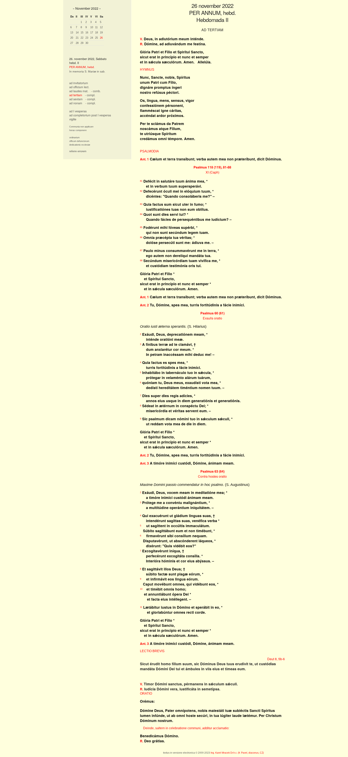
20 (71, 37)
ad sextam (76, 99)
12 (101, 27)
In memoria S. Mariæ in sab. (87, 71)
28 (77, 42)
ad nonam (75, 103)
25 (96, 37)
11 (96, 27)
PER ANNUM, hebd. (82, 67)
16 (86, 32)
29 (82, 42)
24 (91, 37)
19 (101, 32)
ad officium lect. (79, 87)
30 (86, 42)
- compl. (90, 95)
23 (86, 37)
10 (91, 27)
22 (82, 37)
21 (77, 37)
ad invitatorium (78, 83)
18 (96, 32)
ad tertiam (75, 95)
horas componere (78, 130)
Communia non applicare (81, 126)
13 (71, 32)
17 (91, 32)
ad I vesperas (78, 111)
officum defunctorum (79, 141)
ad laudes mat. (78, 91)
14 (77, 32)
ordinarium (74, 137)
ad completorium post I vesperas (90, 115)
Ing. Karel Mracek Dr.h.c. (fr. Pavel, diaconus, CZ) (237, 752)
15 (82, 32)
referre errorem (77, 151)
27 (71, 42)
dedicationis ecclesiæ (79, 145)
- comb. (96, 91)
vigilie (72, 119)
